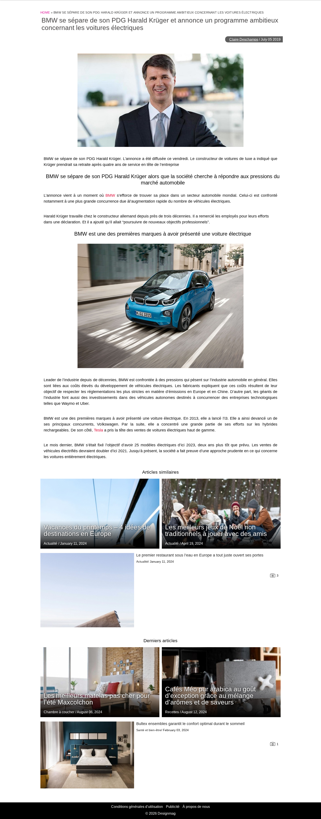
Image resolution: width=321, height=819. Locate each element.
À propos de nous (196, 807)
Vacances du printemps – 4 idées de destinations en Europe (97, 530)
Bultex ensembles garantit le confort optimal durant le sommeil (190, 724)
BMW (110, 195)
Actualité (172, 543)
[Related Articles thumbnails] (87, 590)
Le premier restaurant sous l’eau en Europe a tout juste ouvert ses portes (199, 555)
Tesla (98, 430)
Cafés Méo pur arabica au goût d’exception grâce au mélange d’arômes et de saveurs (210, 695)
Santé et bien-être (148, 730)
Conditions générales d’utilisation (137, 807)
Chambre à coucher (59, 712)
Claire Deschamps (243, 39)
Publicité (172, 807)
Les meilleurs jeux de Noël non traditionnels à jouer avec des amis (216, 530)
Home (45, 12)
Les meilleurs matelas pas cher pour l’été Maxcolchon (97, 699)
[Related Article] (221, 514)
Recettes (172, 712)
